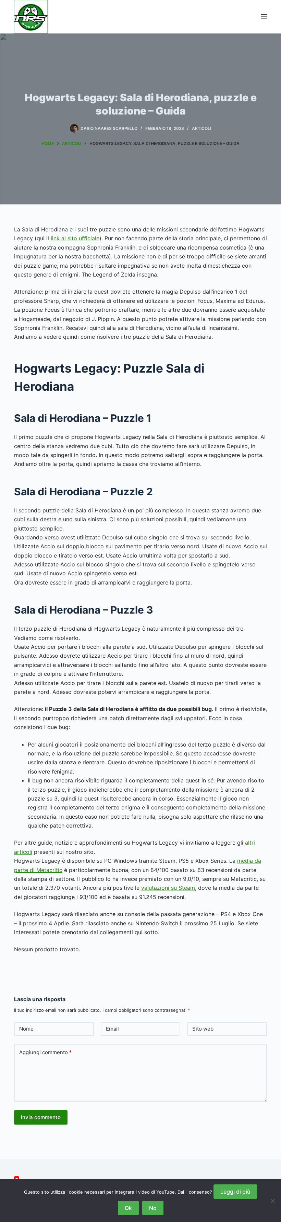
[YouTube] (16, 1178)
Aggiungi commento (45, 1052)
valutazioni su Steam (168, 887)
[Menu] (264, 17)
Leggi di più (235, 1191)
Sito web (202, 1028)
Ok (128, 1208)
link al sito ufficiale (75, 238)
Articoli (201, 128)
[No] (272, 1200)
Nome (26, 1028)
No (153, 1208)
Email (112, 1028)
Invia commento (41, 1117)
